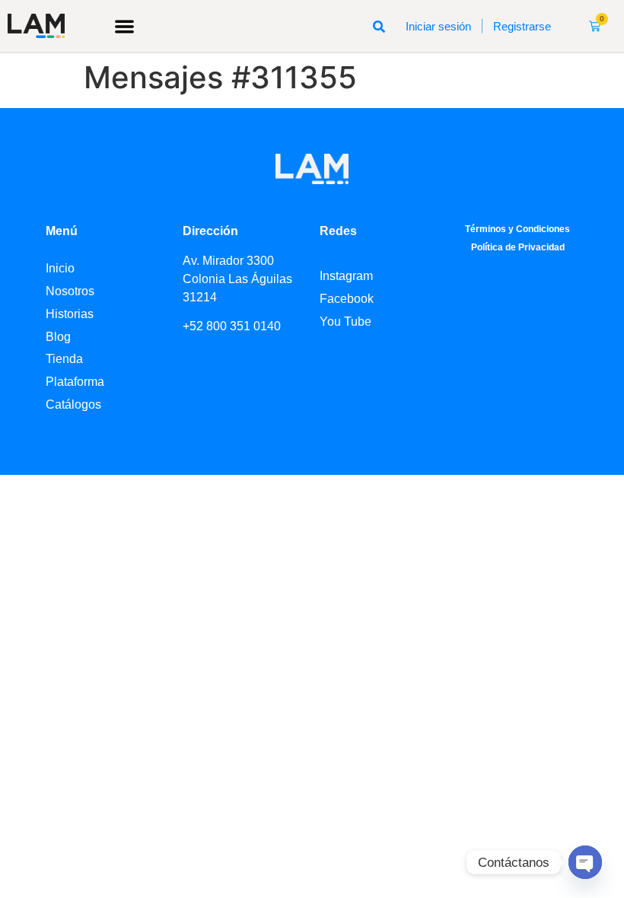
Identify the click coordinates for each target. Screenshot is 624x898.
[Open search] (378, 25)
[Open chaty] (585, 862)
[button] (125, 26)
